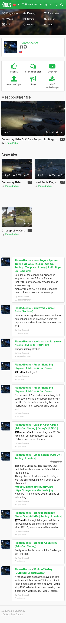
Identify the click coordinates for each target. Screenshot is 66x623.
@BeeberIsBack (24, 432)
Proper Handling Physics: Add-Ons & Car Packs (34, 366)
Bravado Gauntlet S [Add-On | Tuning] (36, 544)
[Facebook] (21, 46)
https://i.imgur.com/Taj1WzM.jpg (34, 490)
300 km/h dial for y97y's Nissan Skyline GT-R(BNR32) (38, 343)
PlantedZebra (28, 43)
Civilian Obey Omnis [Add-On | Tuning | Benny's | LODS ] (36, 426)
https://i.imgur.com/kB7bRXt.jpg (34, 486)
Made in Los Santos (12, 614)
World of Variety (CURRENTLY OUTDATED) (33, 570)
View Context (23, 296)
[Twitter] (25, 46)
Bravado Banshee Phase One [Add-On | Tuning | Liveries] (38, 514)
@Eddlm (20, 372)
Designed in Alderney (13, 611)
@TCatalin (21, 520)
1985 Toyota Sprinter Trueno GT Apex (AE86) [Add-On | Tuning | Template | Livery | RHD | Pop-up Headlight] (38, 266)
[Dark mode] (56, 4)
